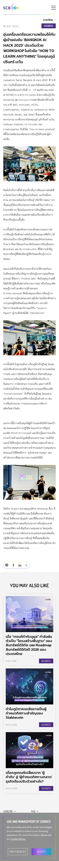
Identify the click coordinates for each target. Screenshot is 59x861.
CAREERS (8, 811)
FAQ (33, 811)
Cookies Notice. (18, 839)
